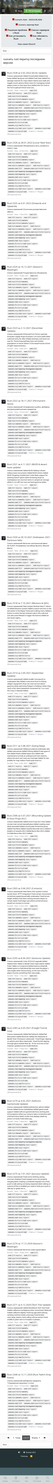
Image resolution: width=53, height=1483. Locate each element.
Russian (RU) (31, 1452)
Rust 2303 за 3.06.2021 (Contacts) (24, 888)
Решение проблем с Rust (17, 31)
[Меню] (4, 11)
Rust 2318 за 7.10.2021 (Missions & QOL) (28, 603)
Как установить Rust (17, 37)
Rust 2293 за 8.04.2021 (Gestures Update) (28, 958)
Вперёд (35, 1438)
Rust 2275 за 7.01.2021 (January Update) (28, 1173)
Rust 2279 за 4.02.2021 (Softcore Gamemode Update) (24, 1102)
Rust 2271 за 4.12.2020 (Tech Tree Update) (29, 1304)
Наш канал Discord (26, 44)
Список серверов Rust (40, 31)
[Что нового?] (45, 10)
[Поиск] (50, 10)
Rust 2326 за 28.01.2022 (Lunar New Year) (29, 142)
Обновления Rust (14, 134)
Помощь (24, 1456)
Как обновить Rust (40, 37)
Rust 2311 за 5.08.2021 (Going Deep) (26, 745)
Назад (17, 1438)
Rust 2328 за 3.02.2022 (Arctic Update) (27, 72)
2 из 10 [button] (26, 1438)
